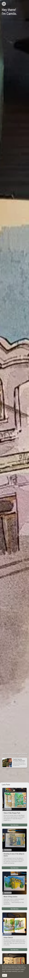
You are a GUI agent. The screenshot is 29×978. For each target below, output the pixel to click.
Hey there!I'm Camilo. (9, 11)
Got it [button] (4, 975)
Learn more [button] (20, 971)
